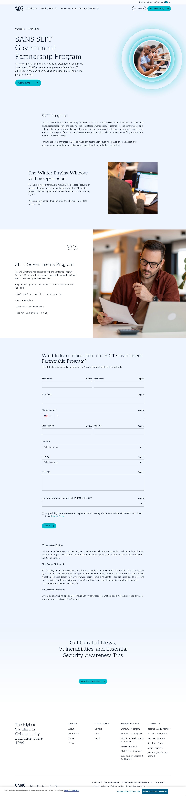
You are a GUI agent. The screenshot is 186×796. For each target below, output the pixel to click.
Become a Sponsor (156, 738)
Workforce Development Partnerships (132, 740)
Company (72, 724)
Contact (98, 729)
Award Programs (155, 748)
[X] (37, 786)
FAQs (97, 733)
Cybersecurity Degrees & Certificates (132, 757)
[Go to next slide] (75, 247)
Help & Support (102, 724)
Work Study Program (130, 729)
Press (71, 743)
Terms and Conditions (112, 782)
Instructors (73, 733)
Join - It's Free (154, 2)
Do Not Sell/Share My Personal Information (137, 782)
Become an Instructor (158, 733)
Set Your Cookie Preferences (128, 791)
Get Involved (154, 724)
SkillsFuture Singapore (131, 751)
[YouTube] (43, 786)
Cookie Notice (159, 782)
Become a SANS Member (159, 729)
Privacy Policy (57, 516)
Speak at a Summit (156, 743)
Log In (143, 2)
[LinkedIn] (31, 786)
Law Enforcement (129, 746)
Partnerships (20, 29)
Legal (97, 738)
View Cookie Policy (71, 791)
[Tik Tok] (55, 786)
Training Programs (130, 724)
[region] (93, 791)
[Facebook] (49, 786)
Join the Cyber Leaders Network (158, 754)
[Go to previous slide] (69, 247)
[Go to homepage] (19, 8)
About (71, 729)
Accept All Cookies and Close (155, 791)
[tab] (31, 9)
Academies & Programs (131, 733)
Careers (72, 738)
